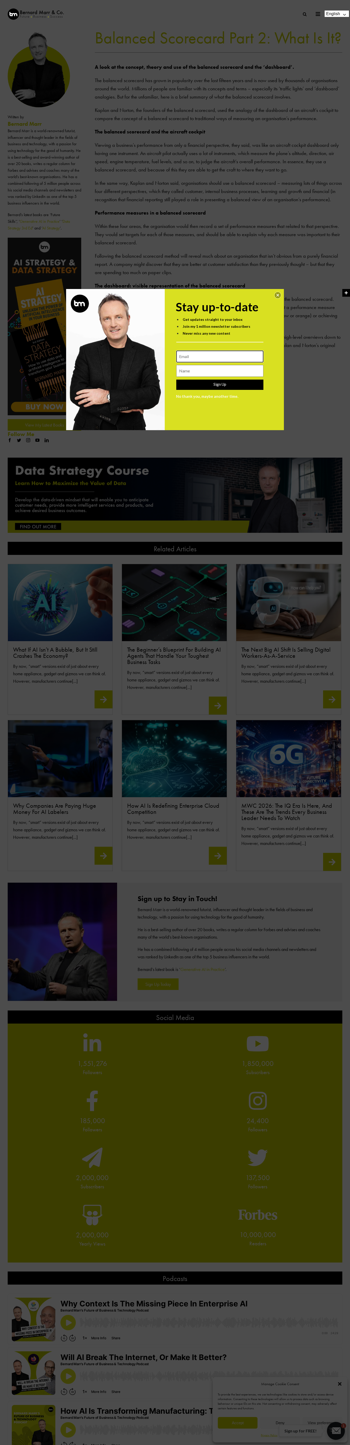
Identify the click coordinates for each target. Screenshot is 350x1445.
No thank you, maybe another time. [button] (207, 396)
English (333, 14)
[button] (278, 295)
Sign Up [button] (219, 384)
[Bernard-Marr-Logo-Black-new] (36, 11)
